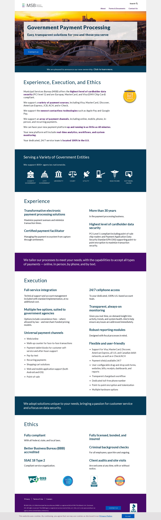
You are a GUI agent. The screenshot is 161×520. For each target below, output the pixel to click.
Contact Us (133, 8)
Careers (49, 499)
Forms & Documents (117, 8)
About (103, 8)
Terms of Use (38, 499)
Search (132, 3)
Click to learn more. (103, 69)
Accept (128, 516)
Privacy (27, 499)
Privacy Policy (105, 516)
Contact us (33, 52)
